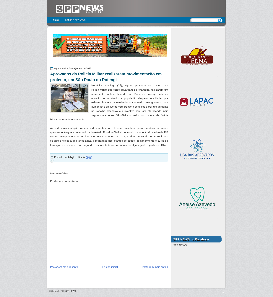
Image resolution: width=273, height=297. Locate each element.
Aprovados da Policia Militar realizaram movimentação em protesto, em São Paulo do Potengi (106, 77)
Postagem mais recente (64, 266)
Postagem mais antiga (155, 266)
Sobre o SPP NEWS (75, 20)
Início (56, 20)
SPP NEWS (70, 291)
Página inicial (110, 266)
